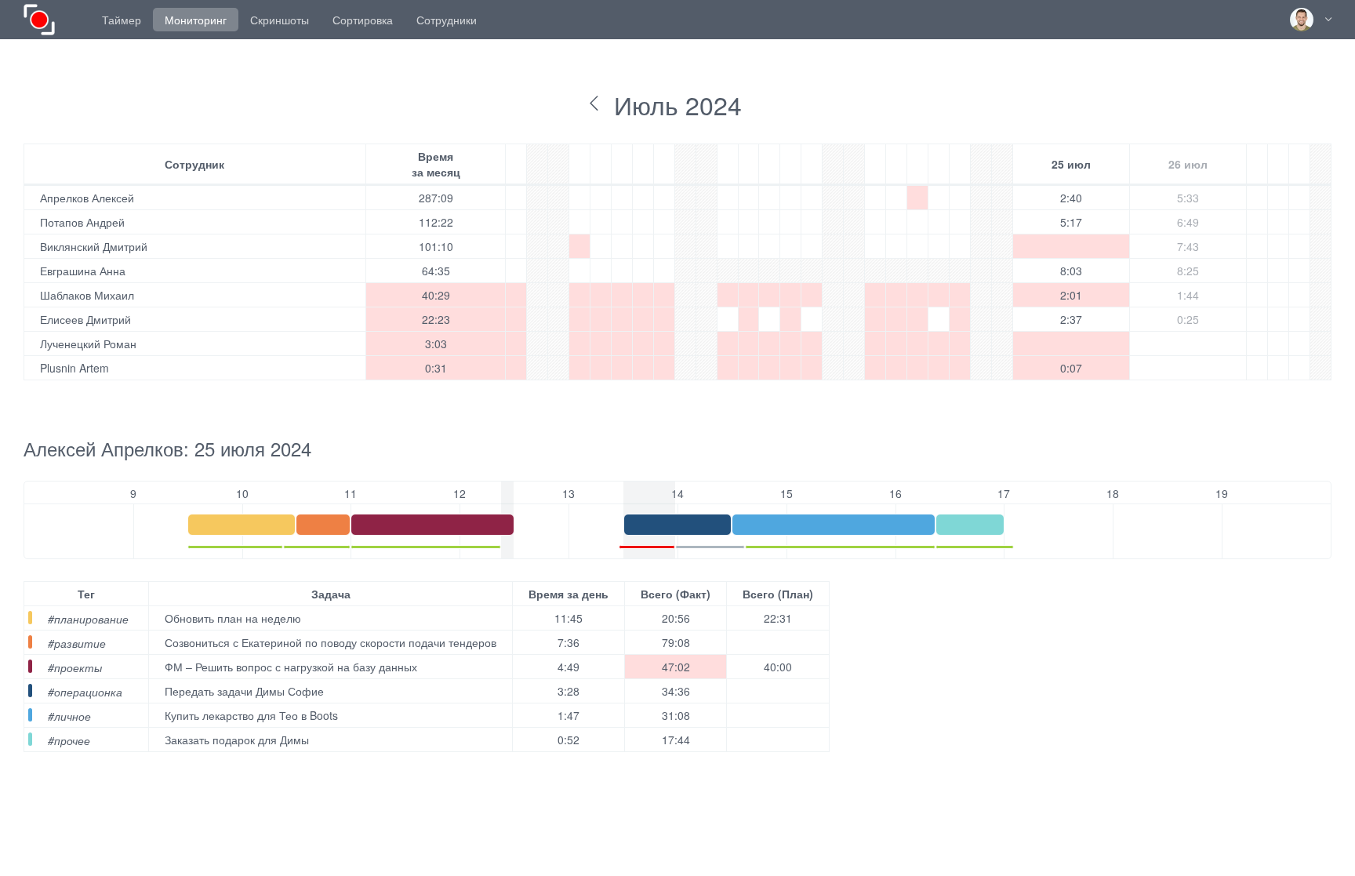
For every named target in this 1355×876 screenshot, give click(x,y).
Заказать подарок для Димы (237, 739)
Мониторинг (196, 19)
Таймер (121, 19)
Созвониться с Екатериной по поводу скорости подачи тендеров (330, 642)
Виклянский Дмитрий (93, 246)
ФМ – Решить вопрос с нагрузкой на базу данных (291, 666)
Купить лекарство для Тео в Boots (251, 715)
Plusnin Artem (74, 368)
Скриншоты (279, 19)
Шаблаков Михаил (87, 295)
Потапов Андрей (82, 222)
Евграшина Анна (82, 270)
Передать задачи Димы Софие (244, 691)
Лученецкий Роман (88, 343)
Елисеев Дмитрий (85, 319)
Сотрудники (446, 19)
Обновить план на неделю (233, 618)
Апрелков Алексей (87, 197)
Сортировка (362, 19)
